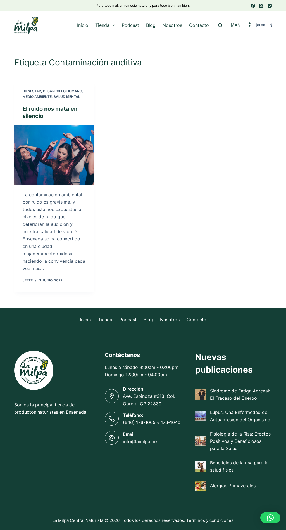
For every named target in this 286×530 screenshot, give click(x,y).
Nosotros (172, 25)
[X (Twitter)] (261, 6)
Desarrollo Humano (62, 91)
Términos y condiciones (209, 520)
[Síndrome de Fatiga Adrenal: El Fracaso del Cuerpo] (200, 394)
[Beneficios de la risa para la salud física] (200, 466)
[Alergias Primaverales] (200, 486)
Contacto (199, 25)
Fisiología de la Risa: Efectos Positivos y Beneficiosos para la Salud (240, 441)
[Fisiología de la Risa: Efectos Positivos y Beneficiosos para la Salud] (200, 441)
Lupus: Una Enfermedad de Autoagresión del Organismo (240, 416)
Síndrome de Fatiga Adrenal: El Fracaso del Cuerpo (240, 394)
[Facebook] (253, 6)
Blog (151, 25)
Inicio (82, 25)
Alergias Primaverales (233, 485)
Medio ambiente (37, 96)
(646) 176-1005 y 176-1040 (151, 422)
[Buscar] (220, 25)
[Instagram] (270, 6)
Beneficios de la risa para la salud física (239, 466)
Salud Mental (67, 96)
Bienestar (32, 91)
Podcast (130, 25)
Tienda (102, 25)
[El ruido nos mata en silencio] (54, 155)
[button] (270, 517)
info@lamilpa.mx (140, 441)
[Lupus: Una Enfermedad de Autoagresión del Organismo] (200, 416)
